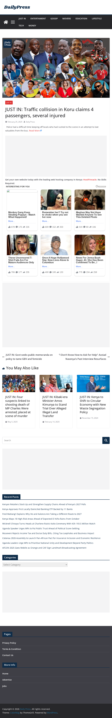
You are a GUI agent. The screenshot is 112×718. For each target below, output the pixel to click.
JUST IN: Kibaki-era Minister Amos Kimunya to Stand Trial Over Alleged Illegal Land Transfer (55, 406)
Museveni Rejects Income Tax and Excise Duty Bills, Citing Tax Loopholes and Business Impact (48, 533)
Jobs (4, 686)
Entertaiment (38, 18)
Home (5, 673)
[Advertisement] (56, 156)
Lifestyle (97, 18)
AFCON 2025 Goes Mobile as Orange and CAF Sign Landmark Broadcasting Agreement (44, 547)
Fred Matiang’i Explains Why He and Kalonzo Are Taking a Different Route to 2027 (42, 514)
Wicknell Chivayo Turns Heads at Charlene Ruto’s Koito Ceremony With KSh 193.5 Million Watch (48, 523)
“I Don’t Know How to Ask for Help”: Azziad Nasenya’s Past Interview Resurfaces (82, 357)
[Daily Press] (5, 22)
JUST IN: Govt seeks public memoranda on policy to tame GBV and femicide (29, 357)
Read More (34, 130)
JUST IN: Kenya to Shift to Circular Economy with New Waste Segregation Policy (93, 404)
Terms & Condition (11, 649)
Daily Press (30, 122)
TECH (21, 25)
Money (32, 25)
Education (81, 18)
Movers (66, 18)
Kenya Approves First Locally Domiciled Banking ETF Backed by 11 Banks (37, 509)
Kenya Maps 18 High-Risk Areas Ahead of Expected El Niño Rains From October (40, 518)
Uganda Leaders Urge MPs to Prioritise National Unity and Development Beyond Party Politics (47, 543)
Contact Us (7, 655)
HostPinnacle (90, 179)
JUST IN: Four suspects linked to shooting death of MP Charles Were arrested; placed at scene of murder (18, 406)
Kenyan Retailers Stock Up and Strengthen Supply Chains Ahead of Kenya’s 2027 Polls (44, 504)
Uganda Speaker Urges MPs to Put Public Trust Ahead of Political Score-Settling (40, 528)
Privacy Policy (9, 642)
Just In (22, 18)
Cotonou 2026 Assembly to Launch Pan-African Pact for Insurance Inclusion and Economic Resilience (51, 538)
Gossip (54, 18)
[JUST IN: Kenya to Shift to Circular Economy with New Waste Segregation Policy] (93, 377)
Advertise (7, 679)
